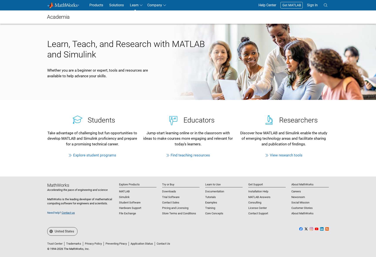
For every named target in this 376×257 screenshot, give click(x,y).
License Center (257, 208)
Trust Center (54, 243)
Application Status (142, 243)
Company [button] (154, 5)
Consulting (254, 202)
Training (210, 208)
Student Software (130, 202)
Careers (296, 191)
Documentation (214, 191)
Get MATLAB (291, 5)
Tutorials (210, 197)
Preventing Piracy (116, 243)
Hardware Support (130, 208)
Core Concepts (214, 213)
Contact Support (258, 213)
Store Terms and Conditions (179, 213)
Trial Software (171, 197)
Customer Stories (302, 208)
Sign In (312, 5)
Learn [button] (134, 5)
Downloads (169, 191)
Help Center (267, 5)
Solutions (116, 5)
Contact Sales (170, 202)
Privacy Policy (93, 243)
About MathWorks (302, 213)
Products (96, 5)
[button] (325, 5)
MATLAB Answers (259, 197)
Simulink (124, 197)
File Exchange (127, 213)
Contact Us (163, 243)
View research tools (286, 155)
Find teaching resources (190, 155)
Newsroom (298, 197)
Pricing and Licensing (175, 208)
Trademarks (73, 243)
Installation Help (258, 191)
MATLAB (124, 191)
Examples (211, 202)
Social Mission (300, 202)
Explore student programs (94, 155)
